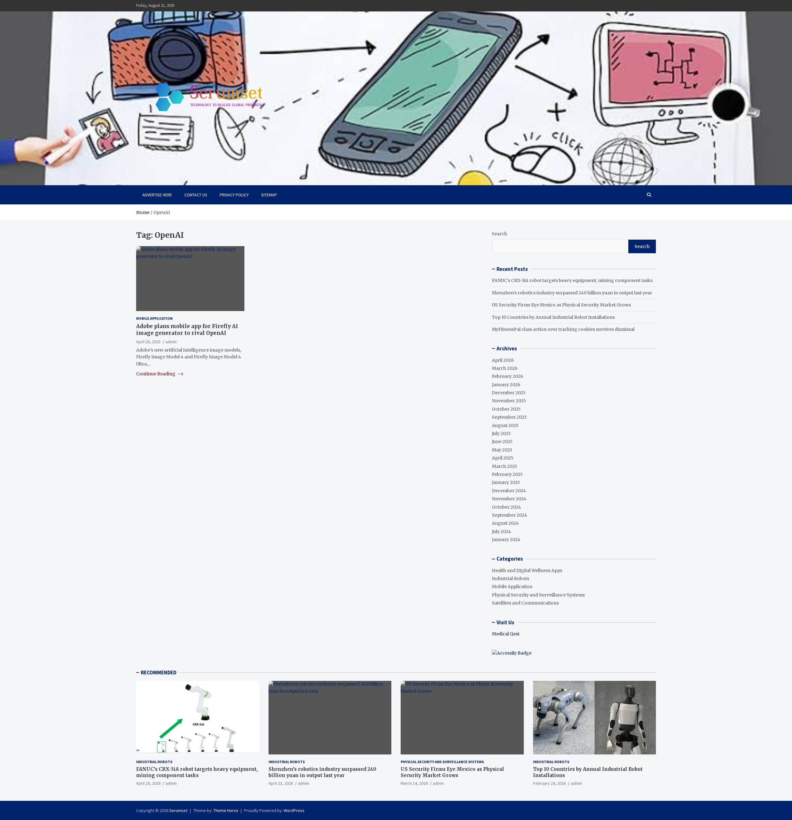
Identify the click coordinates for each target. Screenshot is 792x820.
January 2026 (506, 384)
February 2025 (507, 474)
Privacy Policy (234, 195)
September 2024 (509, 515)
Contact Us (195, 195)
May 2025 (502, 450)
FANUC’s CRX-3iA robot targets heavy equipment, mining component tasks (572, 280)
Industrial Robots (510, 578)
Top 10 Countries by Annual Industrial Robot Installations (553, 317)
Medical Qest (505, 634)
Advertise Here (157, 195)
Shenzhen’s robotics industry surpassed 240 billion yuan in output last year (572, 293)
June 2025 (502, 441)
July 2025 (501, 433)
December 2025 (509, 392)
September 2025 (509, 417)
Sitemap (269, 195)
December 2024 (509, 490)
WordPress (294, 810)
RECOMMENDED (158, 672)
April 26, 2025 (148, 341)
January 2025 (506, 482)
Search (499, 234)
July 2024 (501, 531)
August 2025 (505, 425)
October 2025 (506, 409)
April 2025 (503, 458)
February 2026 (507, 376)
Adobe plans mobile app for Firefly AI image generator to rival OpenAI (187, 329)
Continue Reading (156, 374)
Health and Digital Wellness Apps (527, 570)
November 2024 (509, 499)
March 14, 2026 (414, 783)
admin (171, 341)
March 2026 (505, 368)
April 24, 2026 (148, 783)
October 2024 (506, 507)
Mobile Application (154, 318)
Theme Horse (225, 810)
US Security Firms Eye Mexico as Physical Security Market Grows (561, 305)
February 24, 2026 (549, 783)
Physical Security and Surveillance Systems (538, 595)
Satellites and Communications (525, 603)
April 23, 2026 (281, 783)
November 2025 (509, 401)
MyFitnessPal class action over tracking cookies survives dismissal (563, 329)
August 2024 (505, 523)
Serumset (178, 810)
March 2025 (504, 466)
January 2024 (506, 539)
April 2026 (503, 360)
